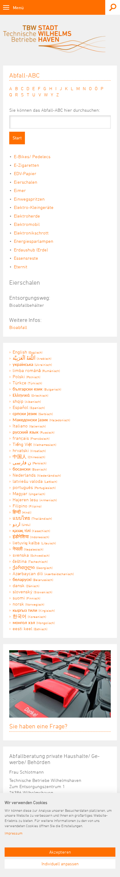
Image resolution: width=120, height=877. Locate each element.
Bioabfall (18, 327)
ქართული (33, 567)
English (27, 351)
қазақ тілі (31, 530)
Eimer (20, 190)
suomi (26, 597)
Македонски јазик (41, 419)
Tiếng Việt (34, 444)
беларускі (33, 579)
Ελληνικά (30, 395)
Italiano (29, 425)
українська (32, 364)
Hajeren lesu (35, 499)
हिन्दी (22, 512)
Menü (18, 7)
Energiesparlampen (33, 241)
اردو (21, 524)
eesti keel (30, 628)
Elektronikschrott (31, 232)
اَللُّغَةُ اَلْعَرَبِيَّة (32, 358)
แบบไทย (32, 518)
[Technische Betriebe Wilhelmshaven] (60, 41)
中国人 (29, 456)
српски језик (33, 413)
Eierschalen (25, 182)
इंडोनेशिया (31, 536)
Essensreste (26, 258)
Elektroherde (27, 215)
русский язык (33, 431)
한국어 (29, 616)
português (34, 487)
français (31, 438)
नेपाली (28, 548)
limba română (36, 370)
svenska (31, 555)
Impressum (13, 833)
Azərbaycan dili (43, 573)
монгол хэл (34, 622)
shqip (27, 401)
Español (29, 407)
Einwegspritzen (29, 199)
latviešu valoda (35, 481)
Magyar (29, 493)
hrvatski (29, 450)
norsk (28, 604)
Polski (26, 376)
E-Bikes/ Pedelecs (32, 156)
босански (30, 468)
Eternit (20, 266)
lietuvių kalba (34, 542)
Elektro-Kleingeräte (34, 207)
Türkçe (27, 382)
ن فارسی (29, 462)
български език (37, 388)
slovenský (32, 591)
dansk (26, 585)
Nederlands (37, 475)
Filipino (27, 505)
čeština (30, 561)
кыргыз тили (34, 610)
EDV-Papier (25, 173)
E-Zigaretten (26, 165)
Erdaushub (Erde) (31, 249)
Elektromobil (27, 224)
